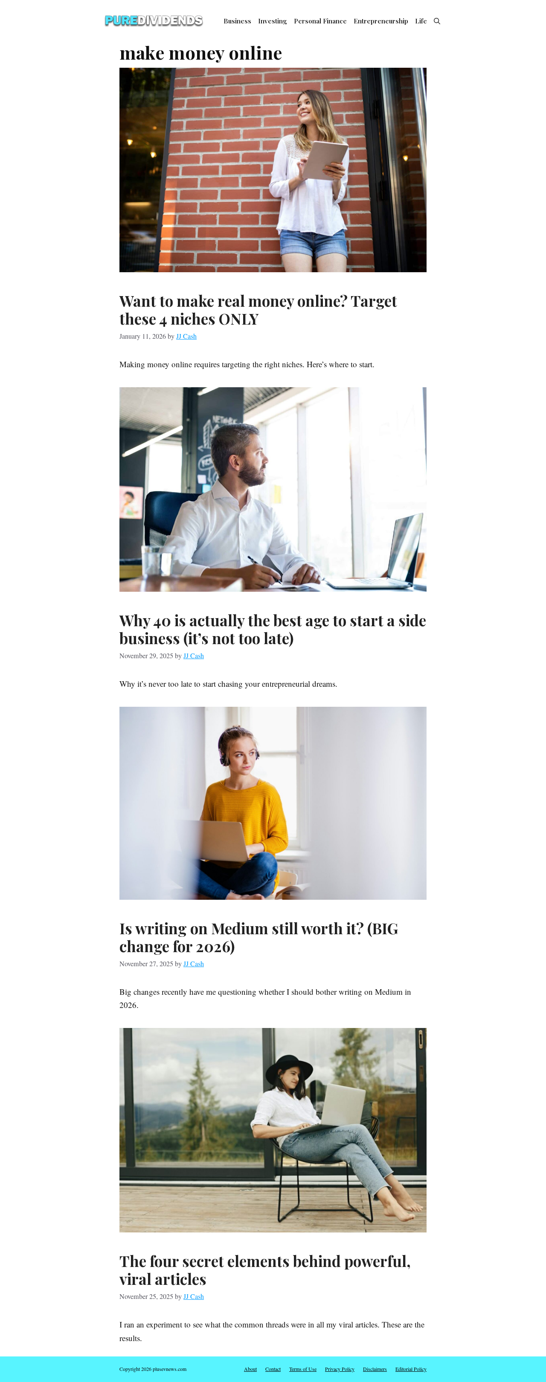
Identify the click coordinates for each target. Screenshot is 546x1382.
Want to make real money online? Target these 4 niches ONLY (258, 309)
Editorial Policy (411, 1368)
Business (237, 21)
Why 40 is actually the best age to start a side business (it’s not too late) (272, 629)
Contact (273, 1368)
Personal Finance (320, 21)
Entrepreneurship (381, 21)
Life (421, 21)
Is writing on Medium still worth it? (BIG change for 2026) (258, 937)
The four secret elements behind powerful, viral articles (265, 1270)
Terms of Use (303, 1368)
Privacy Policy (339, 1368)
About (250, 1368)
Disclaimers (375, 1368)
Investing (272, 21)
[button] (437, 21)
